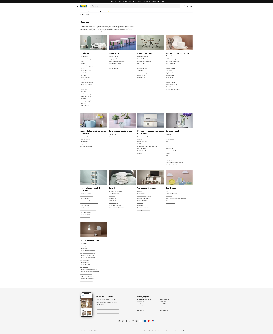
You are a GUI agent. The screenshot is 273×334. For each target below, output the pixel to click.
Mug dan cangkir (169, 73)
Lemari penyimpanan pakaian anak (88, 94)
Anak (167, 200)
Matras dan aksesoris (85, 80)
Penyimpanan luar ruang (143, 66)
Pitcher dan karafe (170, 75)
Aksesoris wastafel (84, 205)
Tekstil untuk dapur (113, 203)
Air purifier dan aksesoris (86, 146)
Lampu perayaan (84, 267)
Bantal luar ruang (141, 63)
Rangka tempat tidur (85, 77)
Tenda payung (140, 70)
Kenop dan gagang (141, 148)
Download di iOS (108, 308)
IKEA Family (147, 11)
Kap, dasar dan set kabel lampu (87, 257)
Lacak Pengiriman (137, 1)
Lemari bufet (83, 73)
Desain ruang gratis (155, 1)
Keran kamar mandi (85, 207)
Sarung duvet (112, 196)
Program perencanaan (126, 1)
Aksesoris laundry (84, 136)
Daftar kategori (140, 310)
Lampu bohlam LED (85, 264)
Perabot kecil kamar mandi (86, 196)
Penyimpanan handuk (85, 198)
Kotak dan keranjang (142, 200)
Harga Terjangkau (164, 308)
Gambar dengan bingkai (171, 150)
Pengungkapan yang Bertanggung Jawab (175, 330)
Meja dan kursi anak (113, 68)
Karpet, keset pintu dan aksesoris (116, 207)
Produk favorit (114, 11)
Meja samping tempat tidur (86, 82)
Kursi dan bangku (84, 56)
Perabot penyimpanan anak (143, 210)
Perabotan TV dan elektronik (144, 198)
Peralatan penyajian (170, 68)
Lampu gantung (84, 248)
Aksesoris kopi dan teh (171, 87)
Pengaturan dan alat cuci (86, 143)
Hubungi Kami (163, 301)
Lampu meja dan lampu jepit (87, 255)
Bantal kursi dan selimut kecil (115, 191)
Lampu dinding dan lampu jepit (87, 253)
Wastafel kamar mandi (85, 212)
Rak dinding (83, 75)
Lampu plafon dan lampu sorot (87, 250)
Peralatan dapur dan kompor (144, 150)
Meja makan (83, 98)
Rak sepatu (83, 91)
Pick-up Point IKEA (140, 303)
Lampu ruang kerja (113, 66)
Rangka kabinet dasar (142, 141)
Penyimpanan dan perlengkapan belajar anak (176, 198)
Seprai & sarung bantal (114, 193)
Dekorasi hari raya (170, 160)
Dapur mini (83, 103)
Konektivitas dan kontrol (86, 274)
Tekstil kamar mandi (85, 200)
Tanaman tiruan (112, 134)
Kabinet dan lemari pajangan (87, 66)
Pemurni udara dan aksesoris (87, 276)
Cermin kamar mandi (85, 217)
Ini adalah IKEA (163, 303)
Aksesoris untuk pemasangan (87, 278)
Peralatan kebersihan (85, 139)
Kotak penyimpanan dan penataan (117, 61)
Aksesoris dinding (170, 148)
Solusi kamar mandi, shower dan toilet (89, 203)
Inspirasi (119, 1)
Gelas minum (169, 70)
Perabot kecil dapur (84, 105)
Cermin (167, 157)
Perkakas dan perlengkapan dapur (173, 59)
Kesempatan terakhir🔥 (103, 11)
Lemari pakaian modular (86, 84)
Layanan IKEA (163, 1)
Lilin (167, 141)
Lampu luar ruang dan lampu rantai (88, 269)
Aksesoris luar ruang (142, 73)
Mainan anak (169, 196)
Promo (93, 11)
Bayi (167, 191)
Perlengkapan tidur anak (171, 193)
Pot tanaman (112, 136)
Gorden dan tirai (112, 200)
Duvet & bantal (112, 198)
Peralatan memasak (170, 82)
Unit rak (82, 68)
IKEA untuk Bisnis (140, 301)
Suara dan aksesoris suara (86, 281)
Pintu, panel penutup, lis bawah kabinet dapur (147, 146)
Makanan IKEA (113, 1)
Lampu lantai (83, 243)
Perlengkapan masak (142, 68)
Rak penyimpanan (141, 193)
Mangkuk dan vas (170, 139)
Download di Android (108, 312)
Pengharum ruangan (170, 143)
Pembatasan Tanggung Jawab (158, 330)
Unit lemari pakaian (84, 87)
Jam (167, 155)
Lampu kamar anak (170, 203)
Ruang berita (163, 306)
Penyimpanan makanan (171, 84)
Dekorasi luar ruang (141, 75)
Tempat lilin (168, 146)
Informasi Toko (147, 1)
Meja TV (82, 61)
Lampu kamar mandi (85, 214)
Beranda (82, 14)
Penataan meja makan (171, 80)
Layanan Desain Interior (137, 11)
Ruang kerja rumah (113, 56)
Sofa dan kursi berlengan (86, 58)
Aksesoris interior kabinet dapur (173, 61)
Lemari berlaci (83, 89)
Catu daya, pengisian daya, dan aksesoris (89, 271)
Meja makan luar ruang (142, 58)
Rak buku (82, 63)
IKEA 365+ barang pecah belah (173, 89)
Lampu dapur (140, 153)
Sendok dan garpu (170, 77)
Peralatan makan (170, 66)
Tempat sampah (84, 141)
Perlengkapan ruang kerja (115, 63)
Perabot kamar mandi (85, 96)
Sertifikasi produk (164, 310)
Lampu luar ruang (141, 77)
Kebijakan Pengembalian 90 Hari (143, 299)
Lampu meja (83, 246)
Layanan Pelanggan (164, 299)
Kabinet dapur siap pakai (86, 101)
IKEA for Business (124, 11)
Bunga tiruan (169, 134)
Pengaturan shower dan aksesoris (88, 210)
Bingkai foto (168, 153)
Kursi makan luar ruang (142, 56)
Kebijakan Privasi (147, 330)
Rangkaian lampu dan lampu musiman (174, 162)
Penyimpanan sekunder (85, 70)
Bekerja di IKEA (140, 306)
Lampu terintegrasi (84, 260)
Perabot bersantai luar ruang (144, 61)
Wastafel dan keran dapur (143, 143)
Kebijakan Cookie (189, 330)
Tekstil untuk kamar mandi (115, 205)
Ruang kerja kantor (113, 58)
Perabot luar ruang (84, 108)
